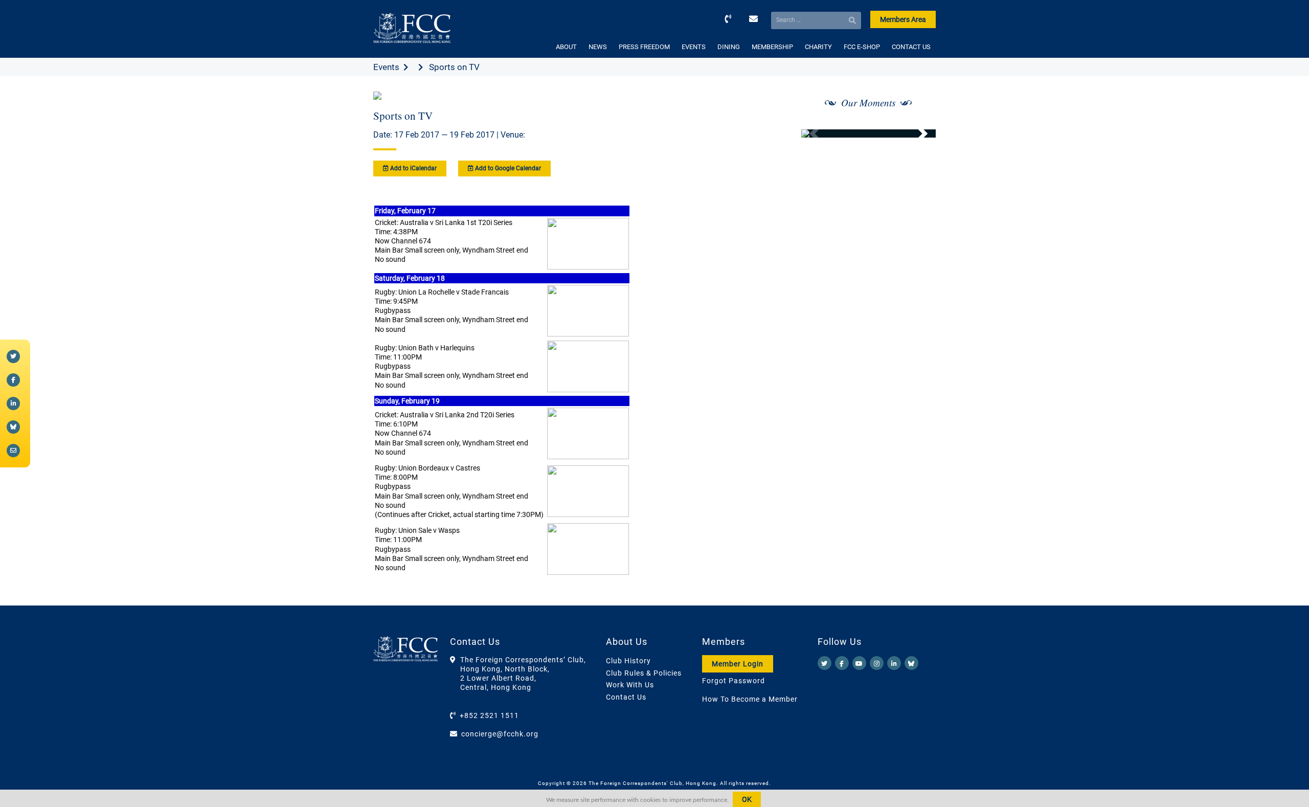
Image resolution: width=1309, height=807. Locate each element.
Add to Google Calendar (507, 168)
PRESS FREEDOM (644, 47)
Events (386, 67)
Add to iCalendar (413, 168)
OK (747, 799)
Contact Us (626, 697)
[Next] (917, 133)
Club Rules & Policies (644, 673)
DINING (728, 47)
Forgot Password (733, 681)
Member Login (737, 664)
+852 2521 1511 (489, 715)
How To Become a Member (750, 699)
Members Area (903, 19)
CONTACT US (911, 47)
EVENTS (694, 47)
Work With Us (630, 685)
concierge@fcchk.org (499, 734)
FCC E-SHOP (862, 47)
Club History (628, 661)
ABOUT (566, 47)
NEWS (598, 47)
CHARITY (818, 47)
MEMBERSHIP (772, 47)
